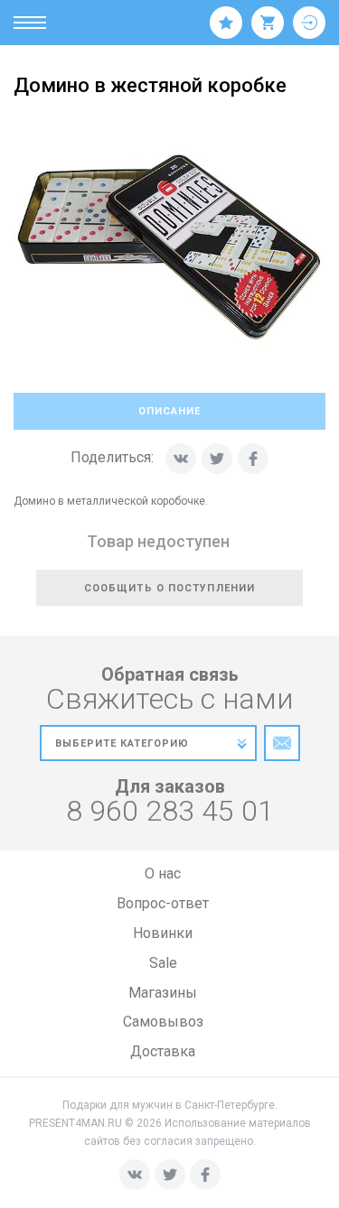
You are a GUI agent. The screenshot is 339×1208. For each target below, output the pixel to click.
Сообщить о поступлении (169, 588)
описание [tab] (169, 411)
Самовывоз (163, 1021)
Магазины (162, 992)
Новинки (163, 933)
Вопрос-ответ (163, 903)
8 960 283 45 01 (170, 811)
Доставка (162, 1051)
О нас (163, 873)
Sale (163, 962)
